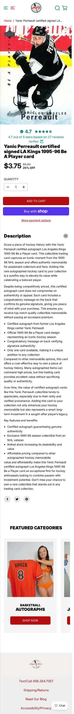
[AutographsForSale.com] (36, 8)
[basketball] (30, 569)
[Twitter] (17, 499)
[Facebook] (7, 499)
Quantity (11, 179)
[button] (8, 8)
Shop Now (30, 620)
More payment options (36, 220)
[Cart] (64, 7)
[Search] (57, 7)
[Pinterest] (26, 499)
